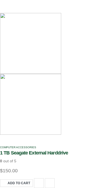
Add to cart (19, 183)
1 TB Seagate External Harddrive (34, 153)
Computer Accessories (18, 147)
